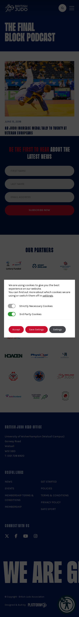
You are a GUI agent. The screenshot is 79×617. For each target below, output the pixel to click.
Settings (57, 329)
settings (48, 295)
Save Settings (36, 329)
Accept (16, 329)
